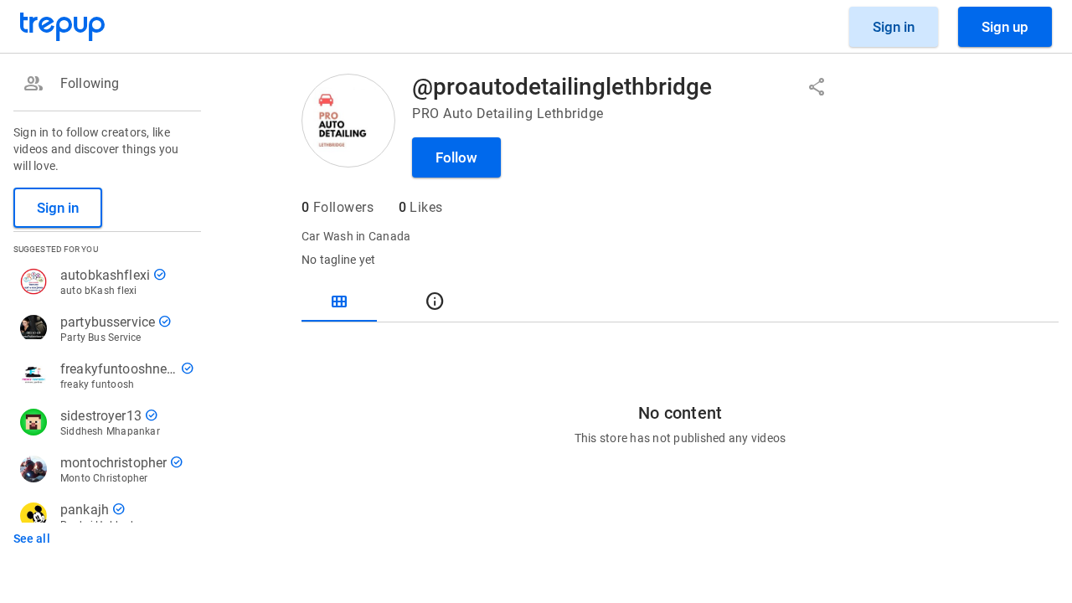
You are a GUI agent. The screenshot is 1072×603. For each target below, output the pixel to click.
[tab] (339, 301)
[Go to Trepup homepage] (63, 27)
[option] (104, 84)
